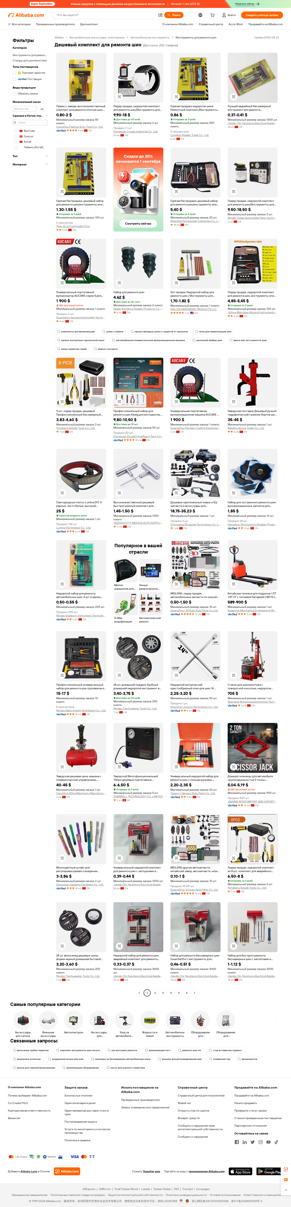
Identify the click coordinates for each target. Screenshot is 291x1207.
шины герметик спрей (74, 349)
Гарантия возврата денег (80, 1103)
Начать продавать (245, 1103)
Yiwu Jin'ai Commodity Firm (73, 226)
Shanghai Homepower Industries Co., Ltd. (195, 221)
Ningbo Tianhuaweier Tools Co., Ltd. (135, 708)
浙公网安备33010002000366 (210, 1201)
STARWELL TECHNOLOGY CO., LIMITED (138, 796)
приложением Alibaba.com (207, 1171)
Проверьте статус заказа (250, 1110)
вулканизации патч (160, 1050)
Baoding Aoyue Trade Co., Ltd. (246, 428)
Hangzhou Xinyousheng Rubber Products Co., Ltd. (253, 524)
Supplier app (151, 1171)
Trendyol (187, 1189)
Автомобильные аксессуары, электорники (97, 37)
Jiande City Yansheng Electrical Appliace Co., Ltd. (253, 123)
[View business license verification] (181, 1201)
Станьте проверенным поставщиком (258, 1118)
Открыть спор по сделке (193, 1110)
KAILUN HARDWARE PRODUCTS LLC (193, 309)
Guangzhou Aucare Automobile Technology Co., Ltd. (81, 317)
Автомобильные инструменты (150, 37)
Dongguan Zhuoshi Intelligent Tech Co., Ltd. (138, 436)
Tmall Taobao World (126, 1189)
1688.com (105, 1189)
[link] (286, 1169)
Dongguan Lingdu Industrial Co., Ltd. (135, 131)
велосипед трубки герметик (33, 1050)
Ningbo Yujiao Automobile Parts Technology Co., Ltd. (253, 217)
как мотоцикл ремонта (124, 1050)
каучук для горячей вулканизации (36, 1067)
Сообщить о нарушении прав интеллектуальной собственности (200, 1127)
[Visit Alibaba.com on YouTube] (268, 1142)
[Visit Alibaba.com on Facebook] (236, 1142)
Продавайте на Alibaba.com (251, 1095)
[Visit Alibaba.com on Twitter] (252, 1142)
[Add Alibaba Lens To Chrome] (67, 1171)
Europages (203, 1189)
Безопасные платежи (78, 1095)
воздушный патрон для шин (68, 1059)
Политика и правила (77, 1140)
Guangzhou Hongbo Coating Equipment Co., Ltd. (195, 428)
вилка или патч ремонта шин (250, 340)
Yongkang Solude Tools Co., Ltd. (75, 428)
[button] (160, 15)
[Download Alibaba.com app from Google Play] (269, 1171)
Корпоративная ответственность (29, 1110)
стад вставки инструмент (227, 1050)
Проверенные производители (140, 1099)
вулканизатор (249, 1059)
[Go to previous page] (139, 992)
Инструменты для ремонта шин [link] (196, 37)
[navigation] (30, 515)
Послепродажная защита (81, 1121)
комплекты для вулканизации (78, 331)
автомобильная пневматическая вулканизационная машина (150, 340)
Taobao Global (161, 1189)
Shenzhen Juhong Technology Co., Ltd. (194, 706)
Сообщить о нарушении (193, 1136)
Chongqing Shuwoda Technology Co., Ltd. (195, 524)
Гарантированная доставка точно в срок (87, 1112)
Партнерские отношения (250, 1125)
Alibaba (59, 37)
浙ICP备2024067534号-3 (246, 1201)
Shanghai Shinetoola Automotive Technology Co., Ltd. (253, 701)
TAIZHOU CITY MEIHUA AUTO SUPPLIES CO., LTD (138, 522)
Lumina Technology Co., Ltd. (73, 527)
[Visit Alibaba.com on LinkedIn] (244, 1142)
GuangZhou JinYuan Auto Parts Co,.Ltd (194, 610)
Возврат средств (189, 1118)
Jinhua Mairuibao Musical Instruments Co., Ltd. (253, 312)
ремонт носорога (108, 349)
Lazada (145, 1189)
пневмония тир (221, 1059)
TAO (176, 1189)
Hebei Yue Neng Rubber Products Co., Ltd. (138, 308)
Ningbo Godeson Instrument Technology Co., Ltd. (81, 615)
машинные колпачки (29, 1059)
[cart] (213, 15)
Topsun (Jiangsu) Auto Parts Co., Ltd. (192, 793)
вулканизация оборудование (83, 1067)
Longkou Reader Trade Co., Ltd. (189, 135)
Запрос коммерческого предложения (145, 1107)
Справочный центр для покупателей (201, 1095)
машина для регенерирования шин (182, 1059)
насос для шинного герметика (127, 1067)
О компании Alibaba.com (24, 1087)
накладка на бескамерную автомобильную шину (122, 1059)
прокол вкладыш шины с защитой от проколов (161, 331)
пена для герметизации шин (215, 331)
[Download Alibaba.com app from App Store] (240, 1171)
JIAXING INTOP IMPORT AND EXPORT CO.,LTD (253, 801)
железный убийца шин (209, 340)
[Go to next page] (194, 992)
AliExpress (89, 1189)
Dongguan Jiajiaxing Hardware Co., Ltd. (80, 884)
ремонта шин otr (191, 1050)
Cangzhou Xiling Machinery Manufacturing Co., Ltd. (81, 793)
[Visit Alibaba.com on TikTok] (276, 1142)
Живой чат (184, 1103)
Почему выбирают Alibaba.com (27, 1095)
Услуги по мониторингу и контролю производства (87, 1131)
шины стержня (114, 331)
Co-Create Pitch (18, 1103)
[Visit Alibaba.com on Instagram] (260, 1142)
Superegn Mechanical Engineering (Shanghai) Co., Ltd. (253, 610)
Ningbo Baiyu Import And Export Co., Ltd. (81, 710)
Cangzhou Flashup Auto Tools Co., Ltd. (79, 126)
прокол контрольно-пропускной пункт (83, 340)
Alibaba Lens (29, 1171)
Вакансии (14, 1118)
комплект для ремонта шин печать (80, 1050)
